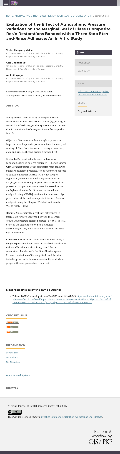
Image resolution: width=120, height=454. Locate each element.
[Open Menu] (6, 3)
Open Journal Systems (18, 375)
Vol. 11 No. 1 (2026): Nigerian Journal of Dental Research (59, 16)
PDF (81, 52)
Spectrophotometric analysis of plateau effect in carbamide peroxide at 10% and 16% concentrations (61, 298)
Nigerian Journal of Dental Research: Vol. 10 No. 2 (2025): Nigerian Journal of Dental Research (61, 301)
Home (9, 16)
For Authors (12, 357)
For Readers (12, 352)
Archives (20, 16)
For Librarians (13, 362)
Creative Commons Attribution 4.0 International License (71, 416)
